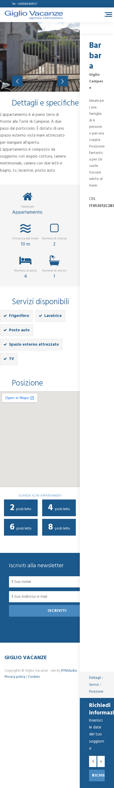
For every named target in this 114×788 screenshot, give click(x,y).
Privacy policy (15, 677)
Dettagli (95, 678)
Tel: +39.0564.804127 (24, 4)
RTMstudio (69, 670)
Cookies (34, 677)
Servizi (94, 685)
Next (62, 81)
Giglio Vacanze (26, 658)
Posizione (96, 691)
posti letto (20, 508)
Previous (17, 81)
